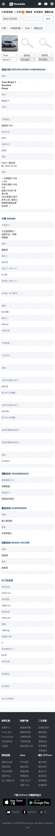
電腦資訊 (42, 741)
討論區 (5, 745)
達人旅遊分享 (8, 780)
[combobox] (10, 55)
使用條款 (42, 780)
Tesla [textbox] (5, 55)
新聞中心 (6, 727)
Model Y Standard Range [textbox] (10, 59)
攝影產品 (42, 732)
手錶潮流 (42, 750)
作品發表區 (7, 741)
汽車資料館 (7, 11)
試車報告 (38, 11)
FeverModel (7, 736)
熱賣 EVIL (24, 784)
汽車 (4, 28)
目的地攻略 (7, 771)
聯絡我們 (42, 766)
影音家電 (42, 745)
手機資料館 (25, 736)
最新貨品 (24, 766)
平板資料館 (25, 741)
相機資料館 (25, 727)
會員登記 (42, 775)
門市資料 (24, 761)
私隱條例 (42, 784)
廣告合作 (42, 771)
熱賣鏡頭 (24, 775)
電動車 (29, 11)
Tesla (27, 28)
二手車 (17, 11)
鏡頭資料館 (25, 732)
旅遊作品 (6, 775)
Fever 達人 (7, 732)
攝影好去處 (7, 761)
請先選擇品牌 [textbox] (27, 59)
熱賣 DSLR (25, 780)
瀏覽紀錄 (48, 11)
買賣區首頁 (43, 727)
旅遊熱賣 (6, 766)
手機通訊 (42, 736)
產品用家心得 (26, 745)
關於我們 (42, 761)
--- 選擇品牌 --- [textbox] (28, 55)
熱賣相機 (24, 771)
